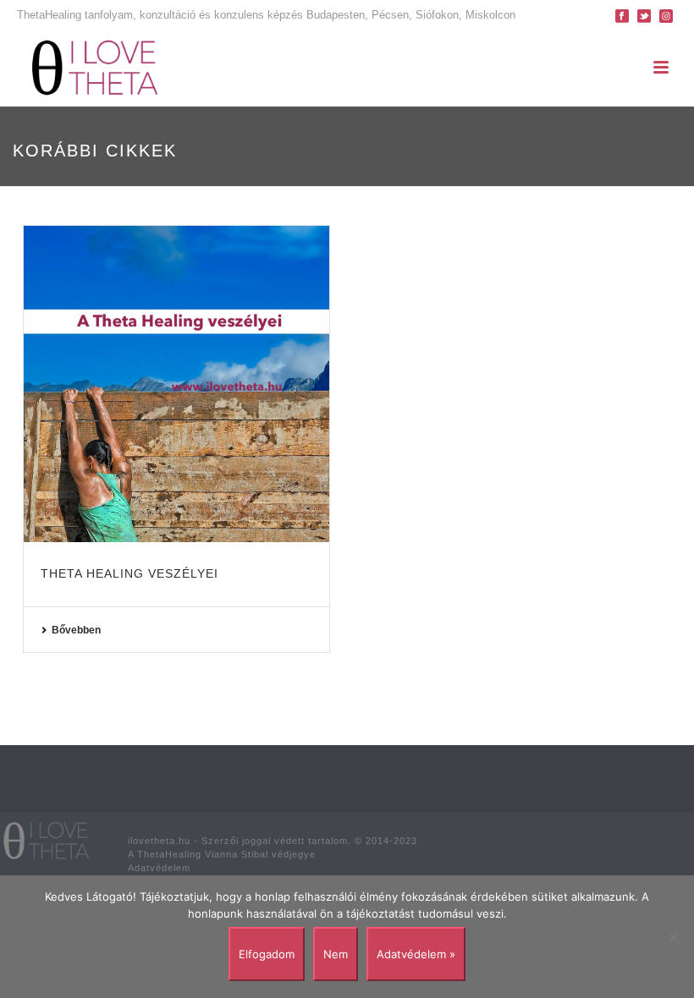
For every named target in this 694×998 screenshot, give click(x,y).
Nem (335, 954)
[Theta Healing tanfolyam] (47, 840)
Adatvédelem (159, 868)
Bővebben (76, 630)
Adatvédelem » (416, 954)
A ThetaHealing (164, 854)
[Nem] (672, 937)
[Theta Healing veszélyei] (176, 384)
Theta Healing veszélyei (129, 573)
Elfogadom (267, 954)
